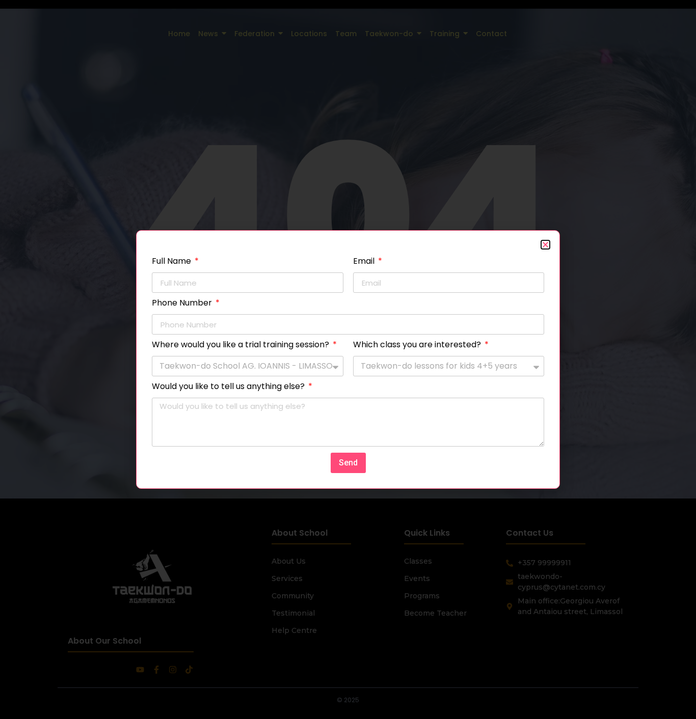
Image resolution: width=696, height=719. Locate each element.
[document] (348, 359)
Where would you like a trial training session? (241, 345)
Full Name (172, 262)
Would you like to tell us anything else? (229, 387)
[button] (545, 244)
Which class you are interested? (418, 345)
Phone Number (183, 304)
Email (365, 262)
